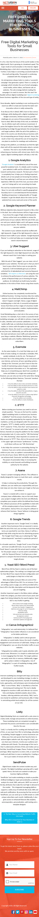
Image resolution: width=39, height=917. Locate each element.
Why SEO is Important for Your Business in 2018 (19, 821)
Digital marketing (33, 95)
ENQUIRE (33, 8)
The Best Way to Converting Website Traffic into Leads (19, 815)
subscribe (19, 890)
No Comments (28, 57)
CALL (22, 8)
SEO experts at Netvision (17, 274)
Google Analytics (8, 164)
